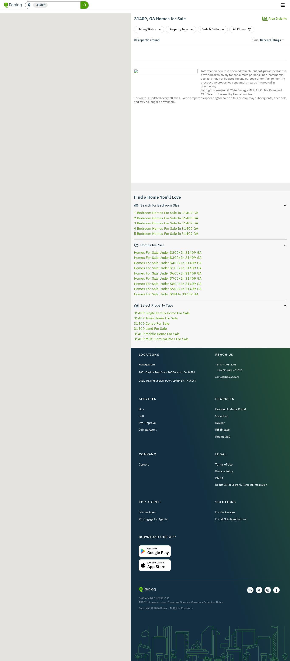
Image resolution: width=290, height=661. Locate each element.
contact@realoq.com (227, 376)
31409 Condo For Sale (151, 323)
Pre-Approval (147, 423)
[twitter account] (259, 590)
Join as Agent (148, 430)
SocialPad (221, 416)
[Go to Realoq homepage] (13, 5)
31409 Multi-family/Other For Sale (161, 339)
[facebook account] (276, 590)
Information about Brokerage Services (168, 602)
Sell (141, 416)
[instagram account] (268, 590)
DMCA (219, 478)
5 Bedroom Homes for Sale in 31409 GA (166, 233)
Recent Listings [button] (270, 40)
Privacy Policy (224, 471)
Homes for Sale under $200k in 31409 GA (167, 252)
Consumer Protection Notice (207, 602)
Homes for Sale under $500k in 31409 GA (167, 268)
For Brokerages (225, 512)
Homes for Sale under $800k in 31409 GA (167, 284)
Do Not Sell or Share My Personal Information (241, 484)
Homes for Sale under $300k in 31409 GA (167, 257)
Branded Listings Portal (230, 409)
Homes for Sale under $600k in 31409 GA (167, 273)
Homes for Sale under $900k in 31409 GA (167, 289)
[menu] (283, 5)
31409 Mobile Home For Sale (157, 334)
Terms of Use (224, 464)
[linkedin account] (250, 590)
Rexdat (220, 423)
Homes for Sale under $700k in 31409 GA (167, 278)
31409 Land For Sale (150, 328)
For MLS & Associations (230, 519)
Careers (144, 464)
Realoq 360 (222, 437)
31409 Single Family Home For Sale (162, 313)
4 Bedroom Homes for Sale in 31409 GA (166, 228)
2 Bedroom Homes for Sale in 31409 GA (166, 218)
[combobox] (64, 5)
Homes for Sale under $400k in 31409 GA (167, 263)
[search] (84, 5)
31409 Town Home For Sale (156, 318)
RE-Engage (222, 430)
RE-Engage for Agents (153, 519)
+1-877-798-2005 (225, 364)
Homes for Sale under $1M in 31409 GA (166, 294)
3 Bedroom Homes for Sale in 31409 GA (166, 223)
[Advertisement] (208, 144)
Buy (141, 409)
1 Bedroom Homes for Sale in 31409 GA (166, 213)
